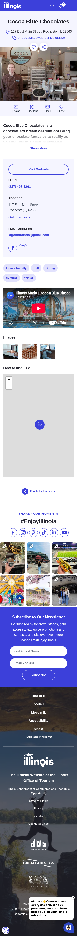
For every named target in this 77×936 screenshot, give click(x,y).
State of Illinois (38, 800)
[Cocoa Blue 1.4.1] (29, 351)
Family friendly (16, 268)
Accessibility (38, 720)
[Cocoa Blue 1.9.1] (47, 351)
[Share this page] (43, 47)
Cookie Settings (38, 823)
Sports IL (38, 704)
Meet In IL (38, 712)
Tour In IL (38, 696)
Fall (36, 268)
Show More (38, 148)
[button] (40, 425)
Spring (50, 268)
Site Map (38, 816)
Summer (11, 277)
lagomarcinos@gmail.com (28, 235)
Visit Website (39, 169)
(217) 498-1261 (19, 186)
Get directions (19, 217)
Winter (28, 277)
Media (38, 729)
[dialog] (5, 930)
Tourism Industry (38, 737)
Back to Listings (42, 491)
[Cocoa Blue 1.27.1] (10, 351)
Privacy (38, 808)
